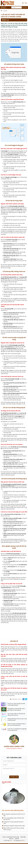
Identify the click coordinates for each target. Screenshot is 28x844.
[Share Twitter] (26, 699)
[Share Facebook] (24, 699)
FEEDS (26, 3)
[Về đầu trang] (26, 338)
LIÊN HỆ (17, 838)
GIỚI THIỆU (23, 837)
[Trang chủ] (1, 10)
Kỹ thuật (5, 10)
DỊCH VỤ (11, 838)
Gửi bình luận (14, 777)
